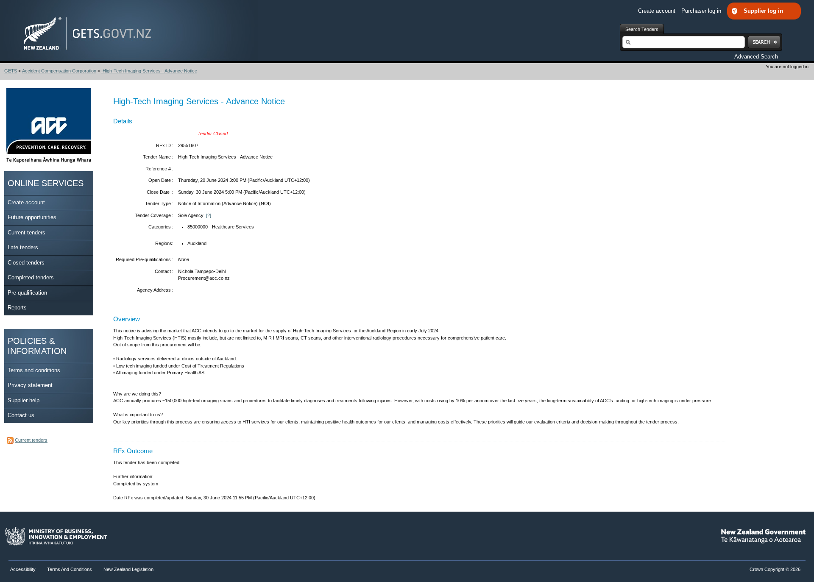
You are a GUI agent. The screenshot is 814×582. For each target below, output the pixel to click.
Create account (657, 11)
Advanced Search (756, 56)
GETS (10, 70)
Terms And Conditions (69, 569)
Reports (17, 307)
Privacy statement (30, 385)
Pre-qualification (27, 293)
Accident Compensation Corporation (59, 70)
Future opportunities (32, 217)
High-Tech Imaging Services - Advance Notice (149, 70)
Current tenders (26, 232)
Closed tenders (26, 262)
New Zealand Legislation (128, 569)
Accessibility (23, 569)
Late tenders (23, 247)
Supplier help (23, 400)
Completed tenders (31, 277)
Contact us (21, 415)
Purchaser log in (702, 11)
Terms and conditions (34, 370)
